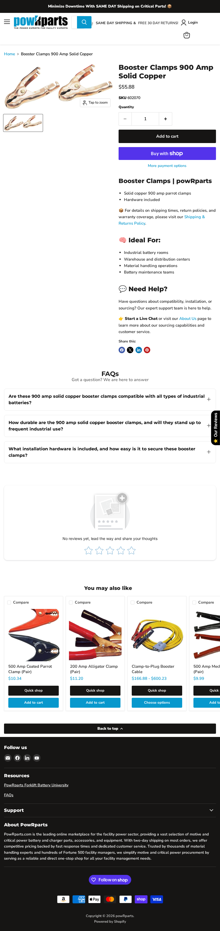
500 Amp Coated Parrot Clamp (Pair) (30, 669)
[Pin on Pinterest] (147, 350)
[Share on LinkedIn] (138, 350)
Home (9, 54)
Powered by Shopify (110, 921)
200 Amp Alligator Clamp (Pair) (94, 669)
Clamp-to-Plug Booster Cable (153, 669)
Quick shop (33, 690)
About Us (187, 318)
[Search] (84, 22)
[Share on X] (130, 350)
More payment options (167, 166)
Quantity (126, 107)
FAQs (8, 795)
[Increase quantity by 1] (165, 119)
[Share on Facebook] (122, 350)
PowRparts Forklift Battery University (36, 785)
